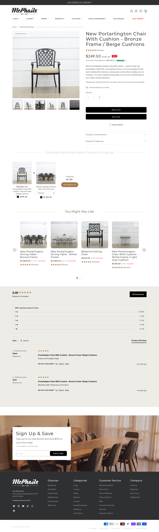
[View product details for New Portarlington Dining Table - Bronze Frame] (46, 173)
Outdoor (76, 501)
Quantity (89, 92)
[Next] (144, 250)
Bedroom (76, 497)
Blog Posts (134, 489)
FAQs (101, 501)
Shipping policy (127, 528)
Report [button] (61, 364)
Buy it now (116, 117)
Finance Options (105, 497)
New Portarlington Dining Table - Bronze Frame (46, 188)
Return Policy (104, 489)
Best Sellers (52, 489)
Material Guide (53, 497)
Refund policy (104, 528)
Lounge (76, 489)
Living (75, 485)
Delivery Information (106, 485)
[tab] (139, 341)
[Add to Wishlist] (44, 224)
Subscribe (58, 453)
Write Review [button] (138, 294)
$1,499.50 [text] (47, 197)
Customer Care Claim (106, 505)
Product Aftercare (105, 493)
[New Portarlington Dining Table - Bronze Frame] (33, 234)
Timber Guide (52, 493)
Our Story (133, 485)
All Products (52, 505)
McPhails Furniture (24, 527)
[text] (79, 152)
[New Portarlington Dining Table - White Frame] (64, 234)
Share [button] (67, 364)
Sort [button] (14, 341)
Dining (75, 493)
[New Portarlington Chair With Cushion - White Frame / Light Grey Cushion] (125, 234)
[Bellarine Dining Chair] (94, 234)
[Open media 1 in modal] (75, 35)
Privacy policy (93, 528)
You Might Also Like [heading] (79, 211)
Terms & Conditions (106, 513)
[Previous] (14, 250)
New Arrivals (52, 485)
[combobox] (46, 193)
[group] (33, 245)
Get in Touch (134, 493)
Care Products (53, 501)
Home (14, 27)
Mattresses (77, 509)
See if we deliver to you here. (99, 87)
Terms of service (115, 528)
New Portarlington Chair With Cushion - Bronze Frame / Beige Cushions (22, 190)
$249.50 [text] (23, 197)
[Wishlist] (141, 11)
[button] (132, 11)
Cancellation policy (141, 528)
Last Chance (78, 513)
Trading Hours (135, 497)
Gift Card (102, 509)
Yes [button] (56, 364)
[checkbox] (18, 197)
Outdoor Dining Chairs (26, 27)
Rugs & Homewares (80, 505)
